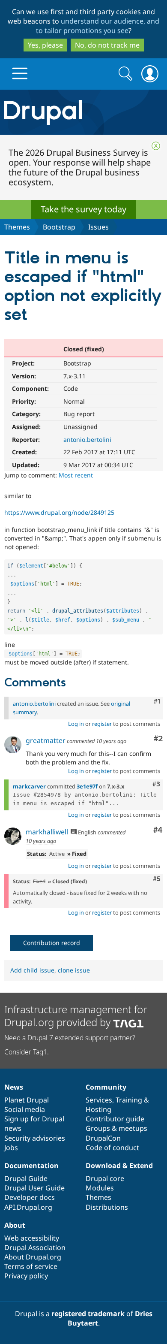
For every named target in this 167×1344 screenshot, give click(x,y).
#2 (158, 739)
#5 (156, 879)
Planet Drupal (26, 1100)
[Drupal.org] (83, 112)
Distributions (107, 1207)
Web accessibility (31, 1238)
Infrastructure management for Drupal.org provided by (75, 1015)
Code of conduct (112, 1147)
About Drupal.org (32, 1257)
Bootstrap (59, 227)
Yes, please (45, 45)
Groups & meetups (116, 1128)
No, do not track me (107, 45)
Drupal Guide (26, 1178)
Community (106, 1087)
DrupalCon (103, 1138)
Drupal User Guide (34, 1188)
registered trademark (88, 1313)
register (102, 724)
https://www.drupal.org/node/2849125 (59, 512)
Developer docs (29, 1197)
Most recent (76, 475)
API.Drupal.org (28, 1207)
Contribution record (51, 943)
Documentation (31, 1165)
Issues (98, 227)
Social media (24, 1109)
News (13, 1087)
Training (129, 1100)
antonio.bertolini (87, 439)
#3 (156, 784)
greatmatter (46, 740)
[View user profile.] (12, 744)
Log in (76, 724)
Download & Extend (119, 1165)
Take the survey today (83, 209)
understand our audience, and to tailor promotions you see (98, 25)
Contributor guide (115, 1119)
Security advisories (34, 1138)
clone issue (74, 970)
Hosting (98, 1109)
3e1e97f (87, 786)
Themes (17, 227)
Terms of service (30, 1266)
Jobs (11, 1147)
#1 (157, 701)
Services (99, 1100)
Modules (100, 1188)
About (14, 1225)
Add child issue (32, 970)
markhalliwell (47, 832)
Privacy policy (26, 1276)
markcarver (29, 786)
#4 (158, 830)
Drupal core (105, 1178)
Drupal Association (35, 1247)
